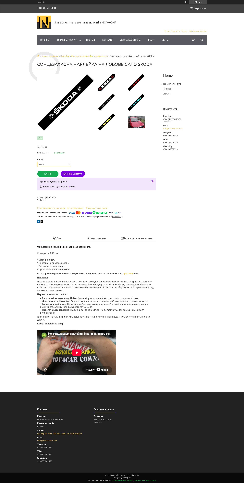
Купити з (67, 174)
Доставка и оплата (130, 40)
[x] (42, 222)
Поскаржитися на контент (122, 480)
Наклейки (64, 56)
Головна (44, 40)
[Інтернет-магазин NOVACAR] (44, 22)
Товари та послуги (67, 40)
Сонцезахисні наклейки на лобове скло (89, 56)
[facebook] (38, 222)
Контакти (107, 40)
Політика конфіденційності (145, 480)
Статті (151, 40)
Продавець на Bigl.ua (122, 478)
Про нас (90, 40)
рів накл (128, 273)
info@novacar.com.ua (172, 128)
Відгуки (166, 93)
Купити (48, 174)
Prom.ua (135, 475)
